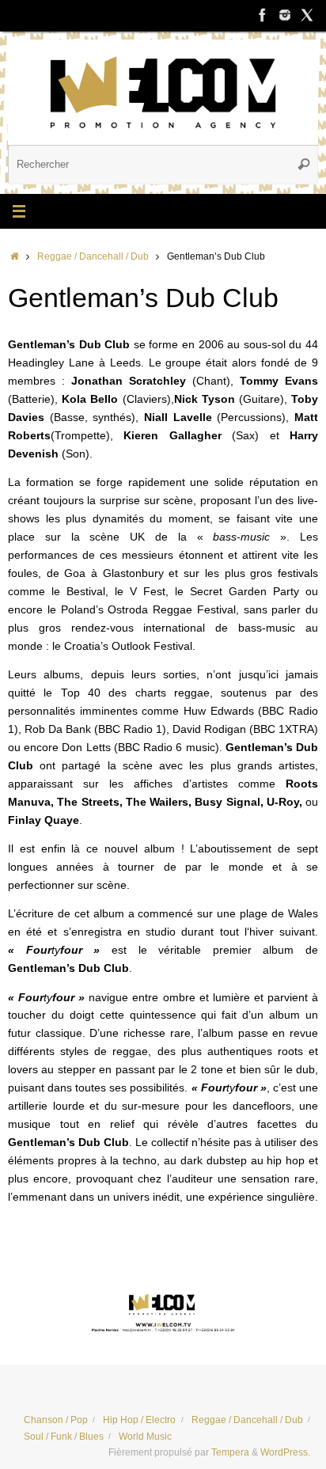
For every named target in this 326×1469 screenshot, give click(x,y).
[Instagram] (285, 15)
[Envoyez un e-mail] (163, 1310)
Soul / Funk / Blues (64, 1436)
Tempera (230, 1452)
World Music (145, 1436)
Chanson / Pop (56, 1419)
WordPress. (285, 1452)
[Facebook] (263, 15)
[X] (307, 15)
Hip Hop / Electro (139, 1419)
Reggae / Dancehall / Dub (93, 256)
